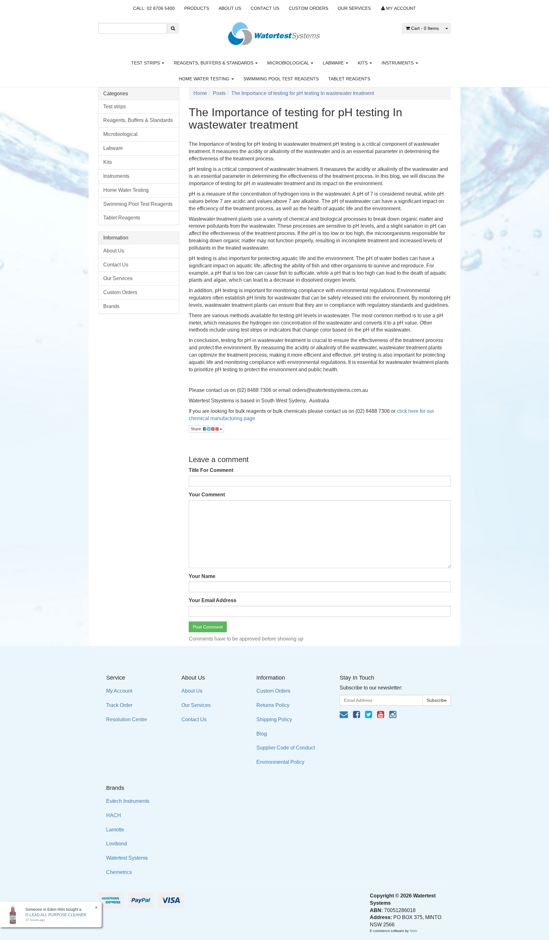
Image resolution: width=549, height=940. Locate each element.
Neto (413, 931)
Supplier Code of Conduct (285, 747)
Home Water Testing (205, 78)
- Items (425, 28)
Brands (111, 306)
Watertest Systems (127, 858)
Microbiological (288, 62)
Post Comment (208, 626)
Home (200, 93)
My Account (119, 691)
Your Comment (207, 494)
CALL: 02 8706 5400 (154, 8)
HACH (113, 815)
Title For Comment (211, 470)
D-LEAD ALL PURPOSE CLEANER (55, 915)
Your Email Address (212, 600)
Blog (261, 733)
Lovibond (116, 843)
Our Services (354, 8)
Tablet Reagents (349, 78)
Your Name (202, 576)
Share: (197, 429)
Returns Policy (272, 705)
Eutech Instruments (127, 801)
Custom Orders (308, 8)
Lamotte (115, 829)
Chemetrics (119, 872)
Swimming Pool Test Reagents (281, 78)
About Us (230, 8)
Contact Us (265, 8)
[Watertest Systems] (274, 32)
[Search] (173, 28)
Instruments (398, 62)
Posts (219, 93)
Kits (363, 62)
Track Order (119, 705)
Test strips (146, 62)
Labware (334, 62)
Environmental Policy (280, 762)
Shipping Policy (274, 719)
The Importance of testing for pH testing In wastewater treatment (302, 93)
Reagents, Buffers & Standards (214, 62)
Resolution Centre (126, 719)
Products (196, 8)
